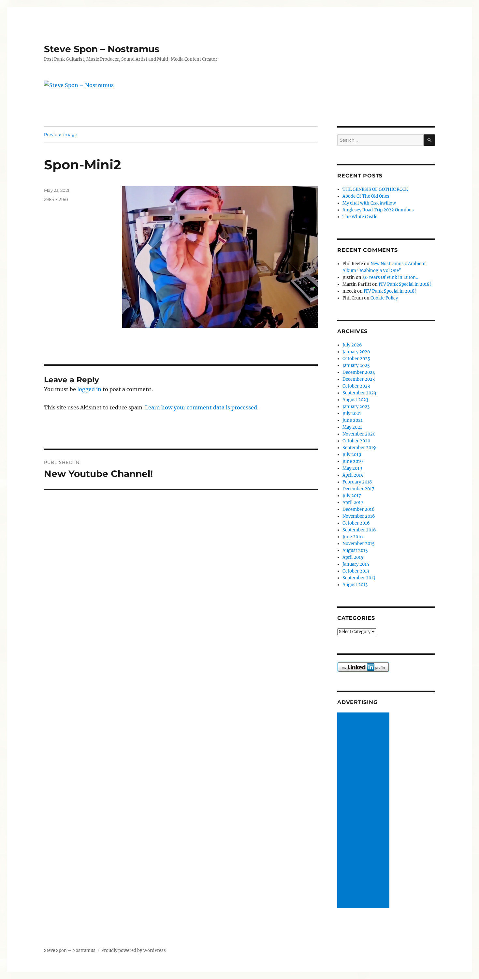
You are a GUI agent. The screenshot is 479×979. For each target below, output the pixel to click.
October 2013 (355, 571)
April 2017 (352, 502)
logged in (89, 389)
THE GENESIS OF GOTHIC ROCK (375, 189)
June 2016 (352, 537)
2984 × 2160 (56, 199)
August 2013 (355, 585)
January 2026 (356, 352)
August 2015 (355, 550)
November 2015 (358, 543)
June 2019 (352, 461)
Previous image (60, 134)
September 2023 (359, 393)
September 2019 (359, 448)
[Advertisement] (364, 811)
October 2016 (356, 523)
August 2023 (355, 400)
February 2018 (357, 482)
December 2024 (358, 372)
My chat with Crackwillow (369, 203)
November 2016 (358, 516)
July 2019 (351, 454)
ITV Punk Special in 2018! (405, 284)
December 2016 (358, 509)
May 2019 (352, 468)
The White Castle (359, 217)
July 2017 (351, 495)
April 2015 (352, 557)
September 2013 (358, 578)
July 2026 (352, 345)
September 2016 (359, 530)
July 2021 (351, 413)
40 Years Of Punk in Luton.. (390, 277)
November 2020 (358, 434)
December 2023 (358, 379)
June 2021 (352, 420)
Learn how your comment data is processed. (201, 407)
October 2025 (356, 358)
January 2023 (356, 406)
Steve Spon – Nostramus (101, 48)
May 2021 (352, 427)
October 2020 (356, 441)
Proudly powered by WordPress (133, 950)
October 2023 (356, 386)
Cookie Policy (384, 298)
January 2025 (356, 365)
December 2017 (358, 489)
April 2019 (353, 475)
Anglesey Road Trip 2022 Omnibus (378, 210)
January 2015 (355, 564)
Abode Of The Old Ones (365, 196)
